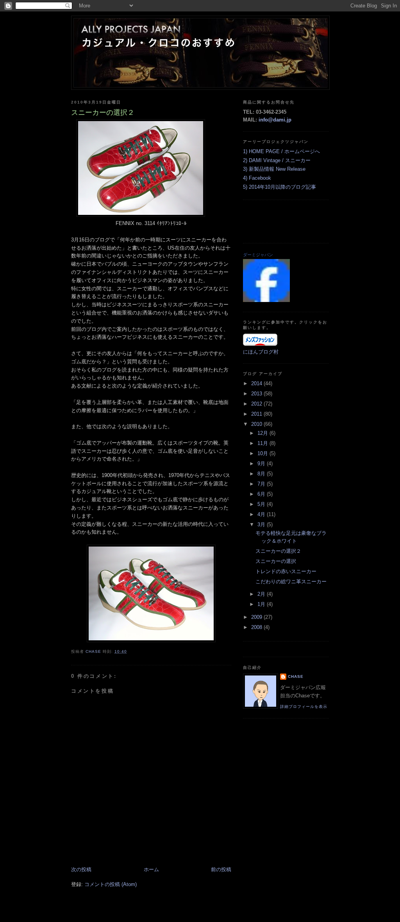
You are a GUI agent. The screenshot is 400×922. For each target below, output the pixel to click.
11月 (263, 443)
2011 (257, 414)
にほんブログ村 (261, 352)
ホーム (151, 869)
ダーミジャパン (258, 254)
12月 (263, 433)
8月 (262, 474)
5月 (262, 504)
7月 (262, 484)
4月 (262, 514)
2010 (257, 424)
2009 (257, 617)
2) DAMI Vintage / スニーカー (277, 160)
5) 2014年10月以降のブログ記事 (279, 187)
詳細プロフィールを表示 (303, 706)
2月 (262, 594)
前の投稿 (221, 869)
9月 (262, 463)
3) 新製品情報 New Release (274, 169)
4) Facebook (257, 178)
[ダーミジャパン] (266, 300)
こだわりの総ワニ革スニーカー (291, 581)
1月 (262, 604)
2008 (257, 627)
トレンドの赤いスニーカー (285, 571)
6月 (262, 494)
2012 (257, 404)
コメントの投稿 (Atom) (110, 884)
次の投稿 (81, 869)
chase (296, 676)
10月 (263, 453)
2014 (257, 383)
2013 (257, 394)
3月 (262, 524)
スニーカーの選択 (275, 561)
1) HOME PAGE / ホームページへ (281, 151)
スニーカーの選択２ (278, 551)
